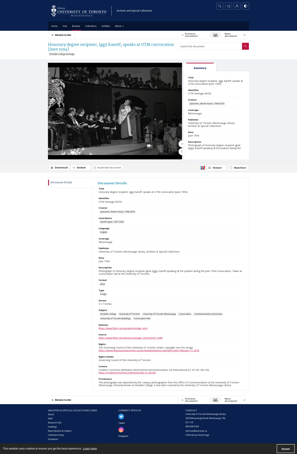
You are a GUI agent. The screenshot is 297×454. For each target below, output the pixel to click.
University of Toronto (129, 314)
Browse (76, 26)
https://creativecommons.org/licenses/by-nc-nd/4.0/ (127, 372)
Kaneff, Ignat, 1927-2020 (112, 221)
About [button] (118, 26)
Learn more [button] (90, 448)
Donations (53, 439)
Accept (286, 448)
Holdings (52, 426)
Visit (65, 26)
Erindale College (108, 314)
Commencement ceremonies (208, 314)
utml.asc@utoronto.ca (196, 430)
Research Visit (54, 422)
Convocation (185, 314)
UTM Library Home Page (197, 435)
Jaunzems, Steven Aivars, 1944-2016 (207, 103)
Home (54, 26)
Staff (50, 418)
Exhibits (106, 26)
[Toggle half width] (182, 151)
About (51, 414)
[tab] (200, 67)
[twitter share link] (121, 416)
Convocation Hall (142, 318)
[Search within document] (245, 46)
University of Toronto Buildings (115, 318)
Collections (91, 26)
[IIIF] (203, 168)
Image (103, 294)
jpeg (102, 283)
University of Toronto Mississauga (159, 314)
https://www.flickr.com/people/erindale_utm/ (123, 328)
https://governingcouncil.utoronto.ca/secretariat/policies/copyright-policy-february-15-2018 (149, 350)
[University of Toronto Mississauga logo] (78, 10)
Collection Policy (56, 435)
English (103, 232)
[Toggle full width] (182, 143)
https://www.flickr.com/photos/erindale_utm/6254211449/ (131, 338)
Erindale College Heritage (62, 54)
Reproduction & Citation (60, 430)
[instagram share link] (121, 429)
